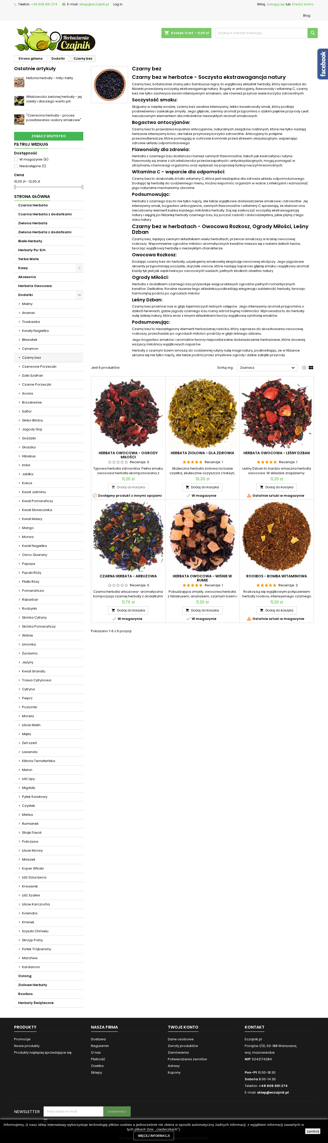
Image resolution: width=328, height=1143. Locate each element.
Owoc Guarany (34, 554)
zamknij (313, 1131)
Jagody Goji (32, 429)
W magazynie (33, 159)
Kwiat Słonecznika (37, 509)
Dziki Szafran (32, 375)
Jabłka (27, 474)
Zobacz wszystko (49, 136)
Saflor (27, 411)
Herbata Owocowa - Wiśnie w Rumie (202, 578)
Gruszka (29, 447)
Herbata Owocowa (35, 285)
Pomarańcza (33, 590)
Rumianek (30, 823)
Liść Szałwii (31, 895)
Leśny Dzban (146, 300)
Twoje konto (183, 1027)
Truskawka (31, 321)
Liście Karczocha (36, 904)
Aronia (27, 393)
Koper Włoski (33, 868)
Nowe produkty (26, 1045)
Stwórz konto (302, 4)
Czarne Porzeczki (36, 384)
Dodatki (25, 294)
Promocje (22, 1039)
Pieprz (27, 698)
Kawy (23, 268)
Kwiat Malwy (32, 518)
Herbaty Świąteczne (36, 1002)
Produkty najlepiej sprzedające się (42, 1052)
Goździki (29, 438)
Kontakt (254, 1027)
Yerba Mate (28, 259)
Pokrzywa (30, 841)
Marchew (30, 958)
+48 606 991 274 (44, 4)
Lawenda (29, 751)
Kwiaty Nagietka (35, 330)
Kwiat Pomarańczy (37, 501)
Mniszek (28, 859)
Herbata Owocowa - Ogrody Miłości (128, 455)
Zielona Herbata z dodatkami (44, 232)
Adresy (174, 1065)
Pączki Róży (31, 572)
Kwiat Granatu (33, 671)
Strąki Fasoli (32, 832)
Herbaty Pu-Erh (32, 250)
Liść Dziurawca (34, 877)
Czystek (28, 805)
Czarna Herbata (33, 205)
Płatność (98, 1059)
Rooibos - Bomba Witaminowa (276, 576)
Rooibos (25, 993)
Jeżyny (27, 662)
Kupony (174, 1072)
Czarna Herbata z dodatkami (45, 214)
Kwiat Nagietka (34, 545)
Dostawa (98, 1039)
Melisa (27, 814)
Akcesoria (27, 276)
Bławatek (29, 339)
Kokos (27, 483)
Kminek (28, 922)
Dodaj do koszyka (128, 487)
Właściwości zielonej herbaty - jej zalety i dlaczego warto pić (54, 99)
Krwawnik (30, 886)
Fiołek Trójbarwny (36, 949)
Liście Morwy (32, 850)
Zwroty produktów (183, 1045)
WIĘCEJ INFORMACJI (154, 1136)
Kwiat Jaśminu (34, 492)
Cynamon (30, 348)
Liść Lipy (28, 778)
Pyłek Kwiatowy (34, 796)
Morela (28, 716)
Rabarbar (30, 599)
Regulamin (100, 1045)
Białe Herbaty (30, 241)
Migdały (28, 787)
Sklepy (96, 1072)
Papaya (28, 563)
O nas (96, 1052)
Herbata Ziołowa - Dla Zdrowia (202, 453)
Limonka (29, 644)
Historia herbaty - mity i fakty (49, 78)
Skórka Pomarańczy (39, 626)
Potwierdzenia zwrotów (187, 1059)
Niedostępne (32, 166)
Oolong (25, 975)
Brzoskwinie (32, 402)
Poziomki (29, 707)
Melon (27, 769)
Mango (28, 527)
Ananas (28, 312)
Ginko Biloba (32, 420)
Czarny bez (31, 357)
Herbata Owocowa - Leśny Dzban (276, 453)
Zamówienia (178, 1052)
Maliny (27, 303)
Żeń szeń (29, 742)
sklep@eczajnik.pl (94, 4)
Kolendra (29, 913)
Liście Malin (31, 725)
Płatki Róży (30, 581)
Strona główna (32, 196)
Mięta (26, 734)
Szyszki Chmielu (35, 931)
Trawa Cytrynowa (36, 680)
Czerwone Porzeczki (39, 366)
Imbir (26, 465)
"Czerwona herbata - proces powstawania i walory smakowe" (53, 117)
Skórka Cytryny (34, 617)
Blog (306, 15)
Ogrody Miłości (150, 277)
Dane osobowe (181, 1039)
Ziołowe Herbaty (32, 984)
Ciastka (97, 1065)
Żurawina (29, 653)
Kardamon (31, 967)
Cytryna (28, 689)
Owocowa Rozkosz (154, 254)
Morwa (28, 536)
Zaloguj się (275, 4)
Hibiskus (29, 456)
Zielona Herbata (32, 223)
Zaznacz (268, 368)
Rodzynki (29, 608)
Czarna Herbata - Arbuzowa (128, 576)
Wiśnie (27, 635)
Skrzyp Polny (32, 940)
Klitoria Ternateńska (38, 760)
